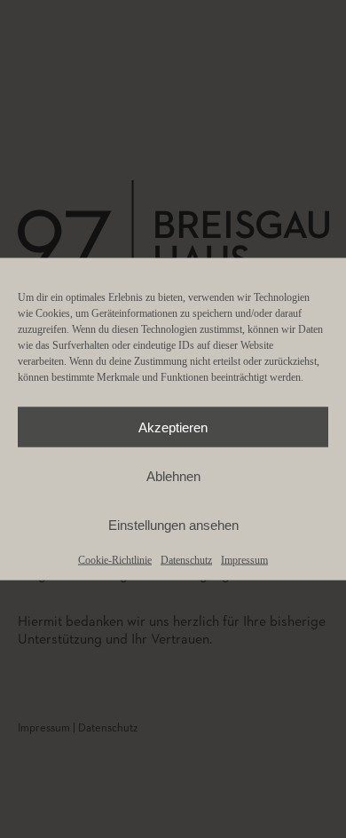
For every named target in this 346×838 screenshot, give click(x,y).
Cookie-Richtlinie (115, 560)
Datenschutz (186, 560)
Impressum (244, 560)
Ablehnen (173, 475)
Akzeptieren (173, 426)
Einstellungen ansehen (173, 524)
